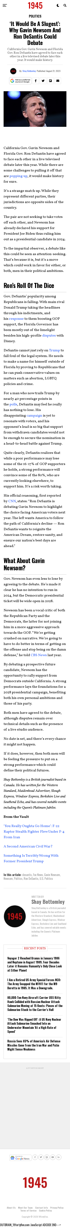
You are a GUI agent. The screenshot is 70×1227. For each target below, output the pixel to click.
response (16, 318)
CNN (12, 501)
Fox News (38, 874)
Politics (18, 878)
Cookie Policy (45, 1210)
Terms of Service (28, 1210)
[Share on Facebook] (35, 81)
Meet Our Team (25, 1207)
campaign (34, 415)
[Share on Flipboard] (50, 81)
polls (13, 404)
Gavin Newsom (52, 874)
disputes (48, 335)
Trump (54, 350)
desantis (27, 874)
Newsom (8, 878)
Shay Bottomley (29, 70)
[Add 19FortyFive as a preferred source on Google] (20, 81)
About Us (11, 1207)
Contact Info (41, 1207)
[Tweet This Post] (43, 81)
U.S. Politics (46, 878)
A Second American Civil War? (28, 846)
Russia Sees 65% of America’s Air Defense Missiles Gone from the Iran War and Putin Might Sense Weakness (33, 1045)
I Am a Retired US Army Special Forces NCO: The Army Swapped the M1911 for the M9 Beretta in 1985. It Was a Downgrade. (34, 984)
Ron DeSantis (31, 878)
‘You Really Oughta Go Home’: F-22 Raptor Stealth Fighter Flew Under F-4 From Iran (34, 832)
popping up (18, 176)
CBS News (38, 655)
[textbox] (35, 504)
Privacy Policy (56, 1207)
